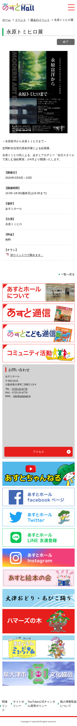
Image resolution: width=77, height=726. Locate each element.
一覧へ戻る (68, 274)
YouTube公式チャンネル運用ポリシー (41, 703)
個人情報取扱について (68, 703)
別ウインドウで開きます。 (26, 255)
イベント (20, 19)
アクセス (38, 451)
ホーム (6, 19)
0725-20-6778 (19, 389)
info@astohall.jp (22, 396)
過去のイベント (40, 19)
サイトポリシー (18, 703)
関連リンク (5, 706)
